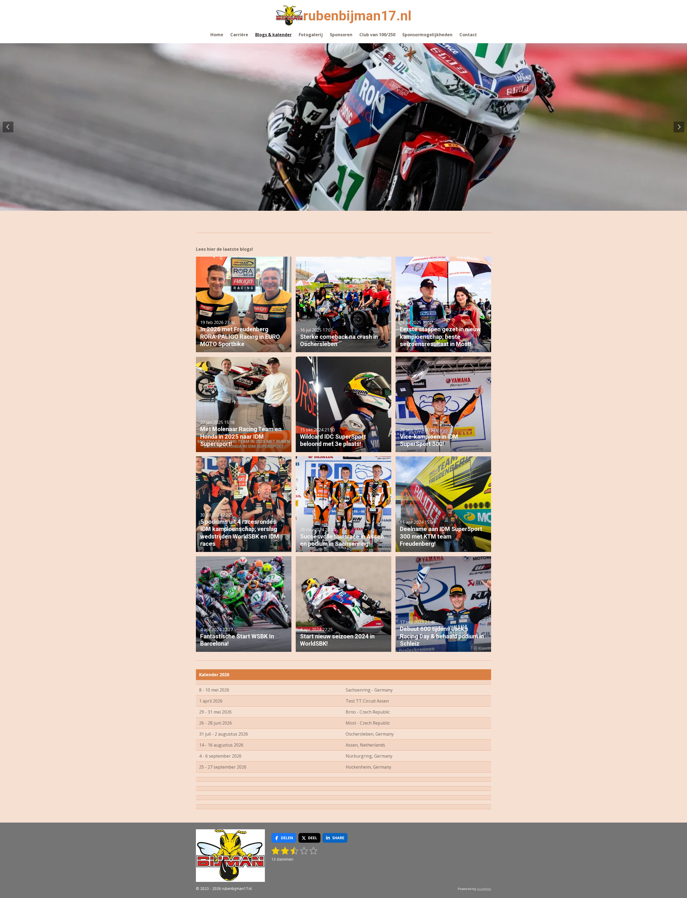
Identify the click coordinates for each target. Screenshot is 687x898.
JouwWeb (484, 889)
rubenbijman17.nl (357, 16)
